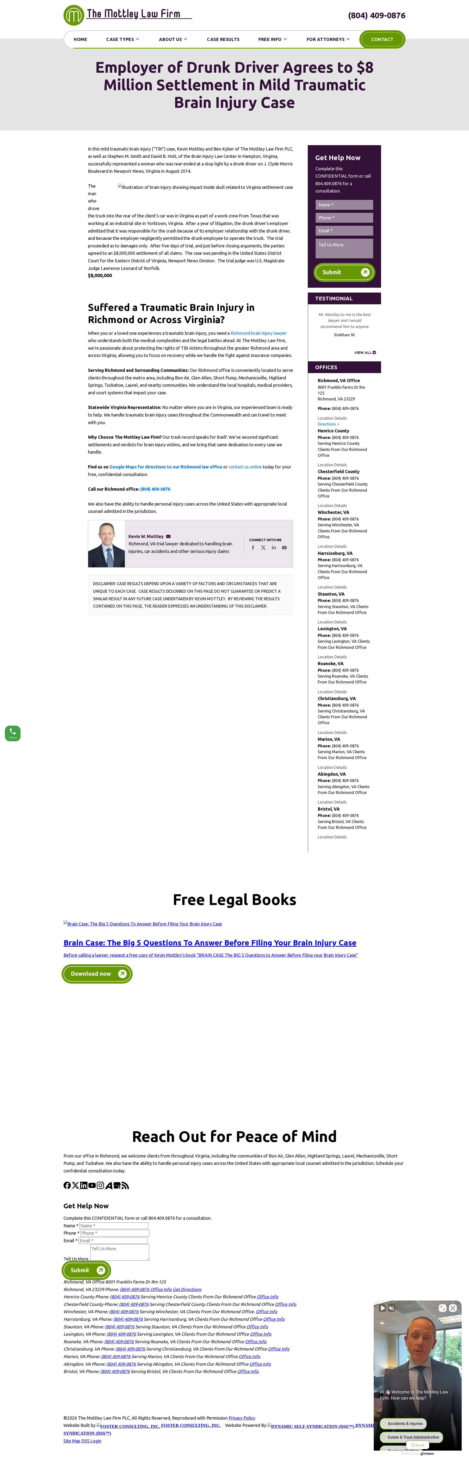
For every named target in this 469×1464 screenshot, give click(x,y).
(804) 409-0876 (376, 15)
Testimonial (334, 298)
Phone (71, 1232)
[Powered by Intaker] (427, 1453)
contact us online (245, 466)
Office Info (161, 1289)
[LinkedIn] (84, 1187)
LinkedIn (273, 547)
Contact (382, 39)
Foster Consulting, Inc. (190, 1425)
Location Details (332, 418)
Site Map (72, 1440)
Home (80, 39)
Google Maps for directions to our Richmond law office (165, 466)
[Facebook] (68, 1187)
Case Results (223, 39)
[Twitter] (76, 1187)
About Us (170, 39)
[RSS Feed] (125, 1187)
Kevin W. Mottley (146, 536)
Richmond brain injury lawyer (259, 333)
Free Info (270, 39)
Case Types (120, 39)
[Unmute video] (382, 1308)
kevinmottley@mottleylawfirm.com (169, 536)
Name (71, 1225)
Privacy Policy (242, 1417)
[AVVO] (109, 1187)
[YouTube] (92, 1187)
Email (70, 1240)
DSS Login (91, 1440)
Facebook (252, 547)
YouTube (284, 547)
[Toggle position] (443, 1308)
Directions (327, 424)
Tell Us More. (76, 1259)
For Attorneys (326, 39)
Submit (332, 272)
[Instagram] (101, 1187)
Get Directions (187, 1289)
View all (363, 352)
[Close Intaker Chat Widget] (453, 1308)
